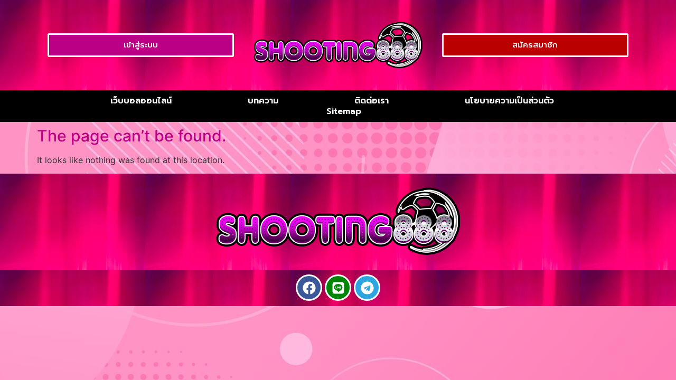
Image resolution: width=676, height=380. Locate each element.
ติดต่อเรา (371, 101)
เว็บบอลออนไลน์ (141, 101)
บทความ (263, 101)
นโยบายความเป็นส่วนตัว (509, 101)
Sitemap (343, 111)
